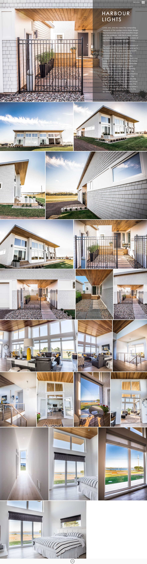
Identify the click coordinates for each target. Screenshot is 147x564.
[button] (143, 2)
